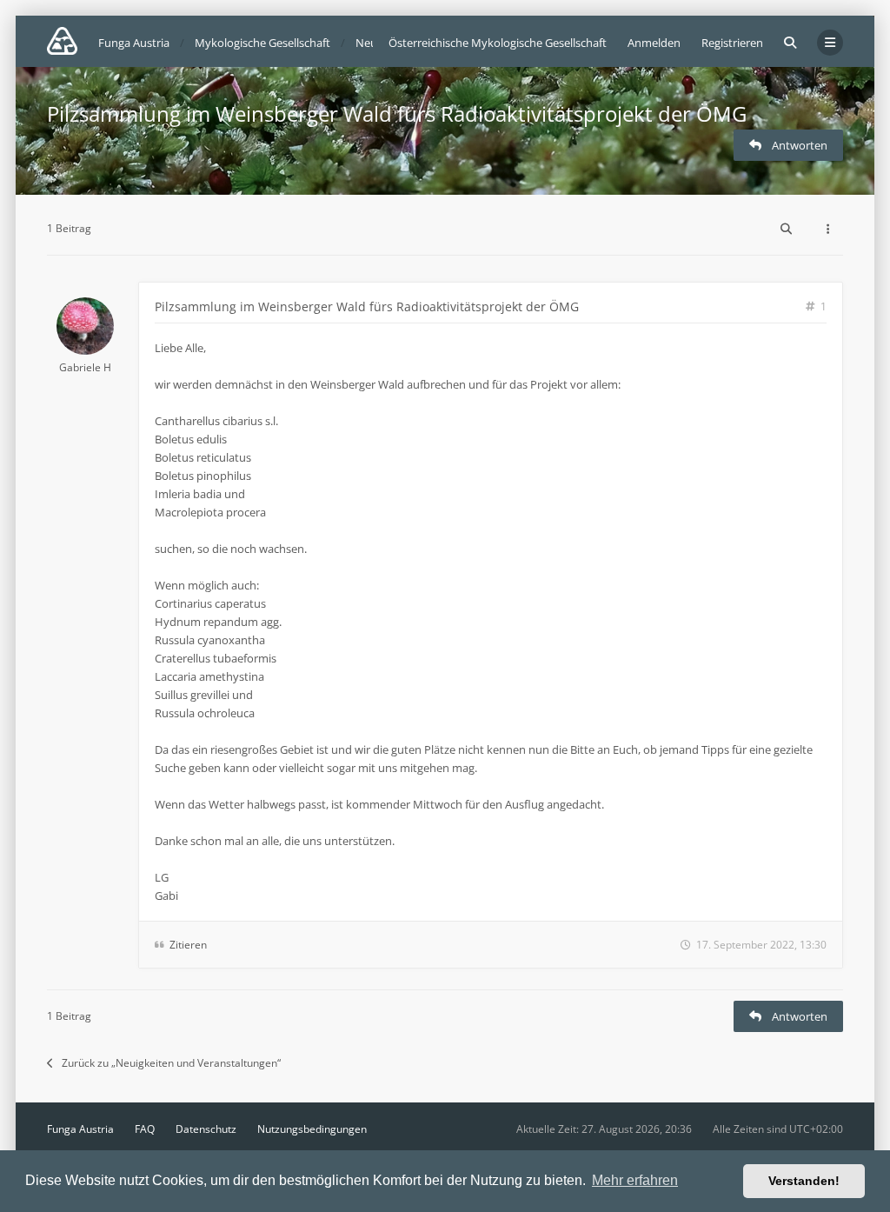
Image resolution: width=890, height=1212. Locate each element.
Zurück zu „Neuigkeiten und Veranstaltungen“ (171, 1063)
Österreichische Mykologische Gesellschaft (498, 42)
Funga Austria (80, 1129)
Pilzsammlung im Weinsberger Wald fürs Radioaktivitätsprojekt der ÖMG (397, 113)
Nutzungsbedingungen (312, 1129)
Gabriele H (85, 367)
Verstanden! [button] (804, 1181)
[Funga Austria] (62, 41)
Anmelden (654, 42)
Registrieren (732, 42)
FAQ (145, 1129)
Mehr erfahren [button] (635, 1180)
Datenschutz (206, 1129)
